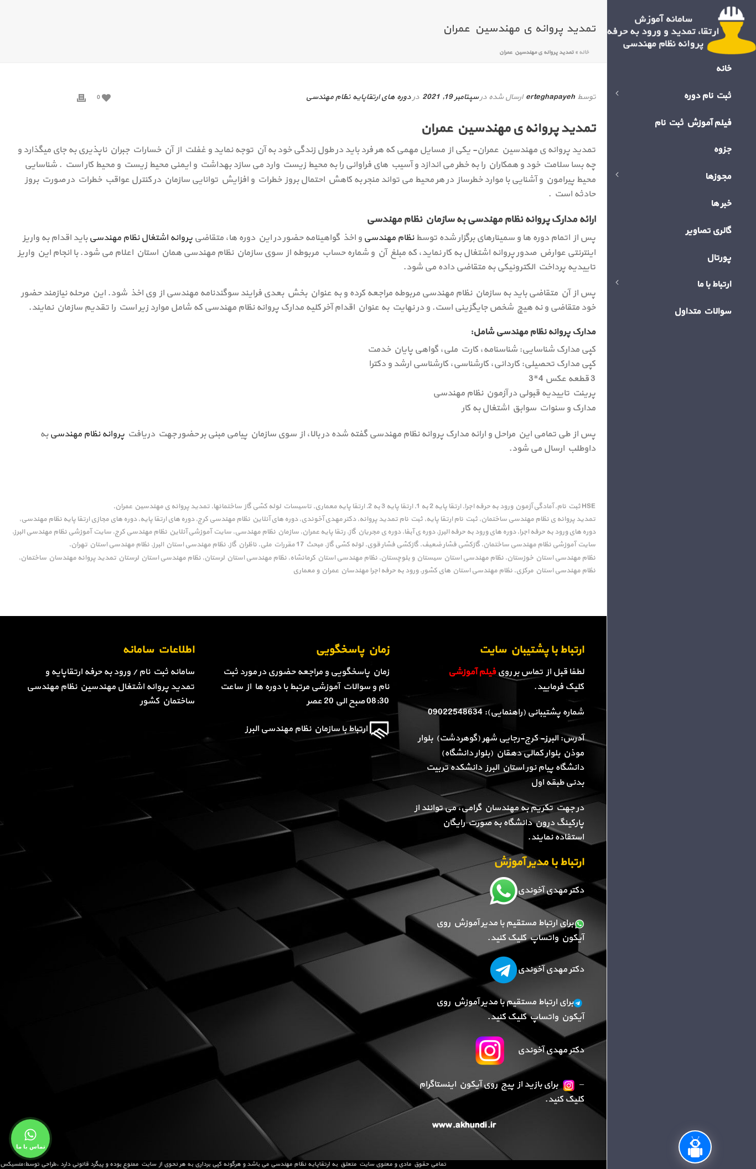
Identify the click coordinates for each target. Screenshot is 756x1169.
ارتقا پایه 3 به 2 (390, 506)
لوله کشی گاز (345, 545)
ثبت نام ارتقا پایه (452, 519)
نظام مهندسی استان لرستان (245, 558)
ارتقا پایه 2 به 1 (438, 506)
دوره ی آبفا (419, 532)
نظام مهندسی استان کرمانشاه (333, 558)
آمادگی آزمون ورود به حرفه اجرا (508, 506)
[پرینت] (81, 97)
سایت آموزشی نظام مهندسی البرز (62, 532)
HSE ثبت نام (576, 506)
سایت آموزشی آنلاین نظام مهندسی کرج (173, 532)
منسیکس (11, 1164)
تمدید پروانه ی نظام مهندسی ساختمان (538, 519)
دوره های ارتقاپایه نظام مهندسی (358, 97)
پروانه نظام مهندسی (87, 434)
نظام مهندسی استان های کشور (467, 571)
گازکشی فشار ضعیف (451, 545)
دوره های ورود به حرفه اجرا (557, 532)
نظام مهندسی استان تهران (110, 545)
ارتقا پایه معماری (340, 506)
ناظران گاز (243, 545)
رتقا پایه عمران (323, 532)
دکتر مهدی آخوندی (328, 519)
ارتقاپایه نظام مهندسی (300, 1164)
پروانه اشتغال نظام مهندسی (141, 237)
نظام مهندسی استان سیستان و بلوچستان (442, 558)
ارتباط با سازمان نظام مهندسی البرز (306, 728)
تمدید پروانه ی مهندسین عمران (162, 506)
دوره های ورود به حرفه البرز (477, 532)
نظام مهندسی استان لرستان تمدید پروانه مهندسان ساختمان (110, 558)
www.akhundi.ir (464, 1125)
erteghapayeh (550, 97)
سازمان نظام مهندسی (267, 532)
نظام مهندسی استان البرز (189, 545)
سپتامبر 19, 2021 (450, 97)
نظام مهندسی (389, 237)
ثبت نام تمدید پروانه (391, 519)
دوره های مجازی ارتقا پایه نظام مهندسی (79, 519)
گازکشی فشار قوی (392, 545)
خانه (584, 52)
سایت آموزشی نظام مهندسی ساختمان (539, 545)
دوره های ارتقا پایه (167, 519)
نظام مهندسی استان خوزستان (551, 558)
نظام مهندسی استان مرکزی (556, 571)
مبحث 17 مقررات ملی (291, 545)
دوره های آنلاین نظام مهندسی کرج (248, 519)
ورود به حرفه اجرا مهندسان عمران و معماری (355, 571)
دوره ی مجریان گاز (375, 532)
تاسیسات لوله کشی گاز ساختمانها (262, 506)
